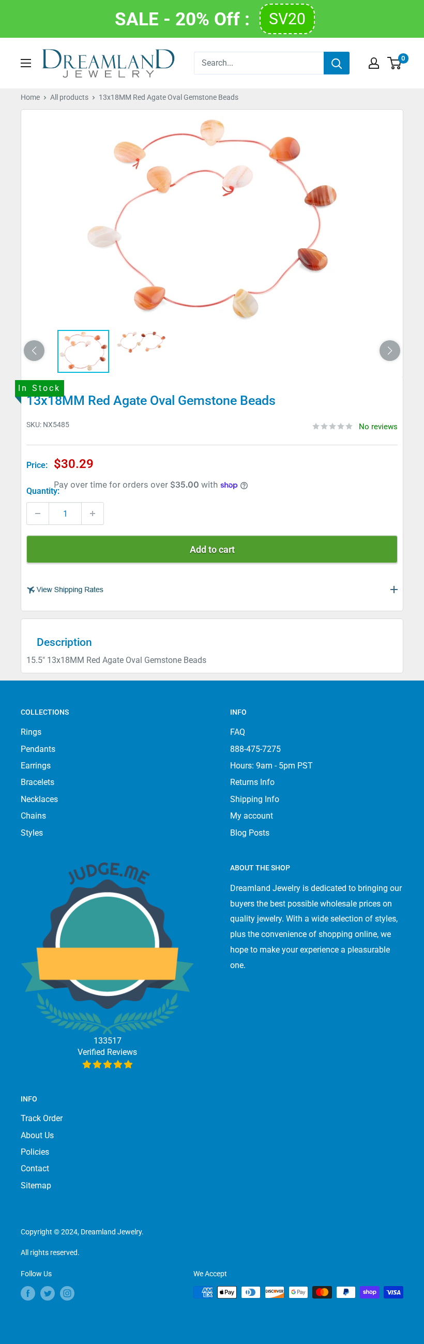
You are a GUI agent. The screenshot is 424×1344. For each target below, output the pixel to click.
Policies (35, 1152)
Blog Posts (249, 833)
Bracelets (37, 782)
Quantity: (42, 491)
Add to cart (212, 549)
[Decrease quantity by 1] (38, 513)
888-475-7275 (255, 749)
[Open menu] (26, 63)
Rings (31, 732)
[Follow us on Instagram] (67, 1293)
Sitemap (36, 1185)
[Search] (337, 63)
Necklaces (39, 799)
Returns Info (252, 782)
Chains (33, 816)
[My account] (374, 63)
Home (30, 97)
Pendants (38, 749)
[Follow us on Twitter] (47, 1293)
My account (251, 816)
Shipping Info (254, 799)
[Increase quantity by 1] (92, 513)
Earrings (36, 766)
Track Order (42, 1118)
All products (69, 97)
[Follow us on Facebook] (28, 1293)
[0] (394, 63)
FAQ (237, 732)
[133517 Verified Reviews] (107, 1064)
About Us (37, 1135)
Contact (35, 1168)
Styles (32, 833)
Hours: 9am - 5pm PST (271, 766)
